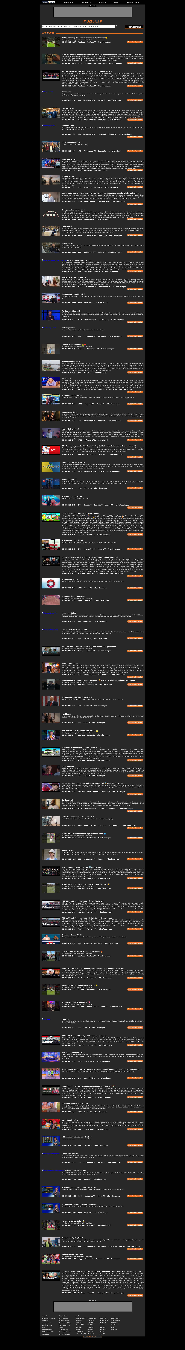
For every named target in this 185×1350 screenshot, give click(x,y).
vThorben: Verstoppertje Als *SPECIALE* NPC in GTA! (81, 748)
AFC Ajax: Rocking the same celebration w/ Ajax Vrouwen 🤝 (84, 38)
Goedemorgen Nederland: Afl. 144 (75, 1103)
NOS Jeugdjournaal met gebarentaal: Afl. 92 (79, 1187)
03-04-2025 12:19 (68, 990)
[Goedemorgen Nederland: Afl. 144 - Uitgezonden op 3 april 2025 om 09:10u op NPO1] (51, 1112)
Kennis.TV (87, 187)
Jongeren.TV (89, 404)
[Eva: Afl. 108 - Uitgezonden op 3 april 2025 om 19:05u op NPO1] (51, 387)
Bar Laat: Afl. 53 (68, 109)
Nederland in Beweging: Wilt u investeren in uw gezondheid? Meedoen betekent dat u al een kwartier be (102, 1069)
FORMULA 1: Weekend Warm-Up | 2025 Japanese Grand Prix (84, 1036)
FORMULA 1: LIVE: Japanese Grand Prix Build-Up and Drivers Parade (87, 918)
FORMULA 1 (45, 1321)
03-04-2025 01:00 (68, 1246)
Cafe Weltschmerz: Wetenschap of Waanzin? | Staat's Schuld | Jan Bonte (90, 557)
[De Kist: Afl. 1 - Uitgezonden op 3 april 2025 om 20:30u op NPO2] (51, 235)
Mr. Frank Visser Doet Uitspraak (79, 260)
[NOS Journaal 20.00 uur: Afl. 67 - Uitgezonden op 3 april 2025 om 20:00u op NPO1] (51, 303)
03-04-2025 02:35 (69, 1213)
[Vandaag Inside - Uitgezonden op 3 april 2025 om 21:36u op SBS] (48, 126)
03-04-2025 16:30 (68, 760)
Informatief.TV (90, 63)
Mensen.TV (102, 134)
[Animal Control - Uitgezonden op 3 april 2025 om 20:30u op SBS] (51, 252)
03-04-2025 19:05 (68, 389)
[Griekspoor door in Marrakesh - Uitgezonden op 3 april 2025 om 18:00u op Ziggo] (51, 605)
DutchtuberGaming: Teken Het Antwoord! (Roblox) (81, 513)
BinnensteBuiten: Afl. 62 (71, 361)
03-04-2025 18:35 (68, 471)
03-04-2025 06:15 (68, 1162)
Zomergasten (63, 1330)
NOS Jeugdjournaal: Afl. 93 (72, 395)
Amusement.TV (89, 100)
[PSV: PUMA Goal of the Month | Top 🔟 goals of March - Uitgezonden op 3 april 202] (51, 876)
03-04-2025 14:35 (69, 859)
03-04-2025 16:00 (68, 792)
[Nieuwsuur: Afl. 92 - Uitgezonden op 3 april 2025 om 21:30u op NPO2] (51, 168)
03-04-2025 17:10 (68, 674)
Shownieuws (66, 92)
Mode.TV (104, 1006)
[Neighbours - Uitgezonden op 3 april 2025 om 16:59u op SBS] (51, 723)
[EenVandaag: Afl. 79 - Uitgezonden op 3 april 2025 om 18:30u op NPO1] (51, 488)
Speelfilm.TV (89, 219)
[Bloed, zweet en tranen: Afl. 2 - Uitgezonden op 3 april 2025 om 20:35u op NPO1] (51, 218)
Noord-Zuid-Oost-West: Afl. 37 (73, 463)
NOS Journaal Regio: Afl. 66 (72, 540)
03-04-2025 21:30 (68, 170)
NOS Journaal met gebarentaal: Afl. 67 (76, 1137)
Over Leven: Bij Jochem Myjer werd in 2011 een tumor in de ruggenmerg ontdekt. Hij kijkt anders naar (100, 193)
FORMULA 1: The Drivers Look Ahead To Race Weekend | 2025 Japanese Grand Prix (93, 969)
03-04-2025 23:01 (68, 100)
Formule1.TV (91, 454)
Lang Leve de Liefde (69, 412)
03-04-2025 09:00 (69, 1129)
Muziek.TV (91, 1334)
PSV (43, 1327)
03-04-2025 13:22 (68, 929)
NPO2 (80, 63)
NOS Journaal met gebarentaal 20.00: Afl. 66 (79, 1204)
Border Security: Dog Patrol (72, 1238)
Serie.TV (87, 723)
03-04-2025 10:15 (68, 1078)
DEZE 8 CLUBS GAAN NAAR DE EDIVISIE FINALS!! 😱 (80, 731)
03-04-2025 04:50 (69, 1196)
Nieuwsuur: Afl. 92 (69, 159)
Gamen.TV (91, 534)
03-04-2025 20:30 (69, 235)
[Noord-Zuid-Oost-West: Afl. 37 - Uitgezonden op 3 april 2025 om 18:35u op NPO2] (51, 471)
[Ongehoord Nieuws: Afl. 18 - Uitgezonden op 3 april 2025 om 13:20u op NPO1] (51, 943)
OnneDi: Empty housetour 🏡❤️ (74, 345)
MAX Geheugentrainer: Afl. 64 (73, 1053)
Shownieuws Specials (70, 1154)
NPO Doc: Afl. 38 (68, 176)
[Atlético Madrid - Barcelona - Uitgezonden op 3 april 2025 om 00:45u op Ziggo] (51, 1263)
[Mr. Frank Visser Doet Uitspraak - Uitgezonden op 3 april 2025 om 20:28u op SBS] (54, 260)
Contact (116, 3)
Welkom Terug (46, 1323)
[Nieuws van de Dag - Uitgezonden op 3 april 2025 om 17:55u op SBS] (49, 613)
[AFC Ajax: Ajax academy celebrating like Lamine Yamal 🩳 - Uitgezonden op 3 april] (51, 842)
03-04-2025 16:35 (68, 735)
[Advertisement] (93, 12)
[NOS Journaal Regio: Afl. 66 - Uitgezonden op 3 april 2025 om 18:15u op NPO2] (51, 549)
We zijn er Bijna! (47, 1325)
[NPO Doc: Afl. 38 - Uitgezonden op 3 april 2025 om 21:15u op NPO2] (51, 185)
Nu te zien (45, 1334)
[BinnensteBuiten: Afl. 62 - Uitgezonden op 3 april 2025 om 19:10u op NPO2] (51, 370)
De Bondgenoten (68, 328)
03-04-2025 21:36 (68, 134)
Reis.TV (101, 471)
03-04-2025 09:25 (69, 1097)
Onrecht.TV (102, 63)
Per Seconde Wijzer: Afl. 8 (71, 311)
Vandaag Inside (68, 126)
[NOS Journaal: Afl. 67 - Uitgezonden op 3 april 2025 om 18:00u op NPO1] (51, 588)
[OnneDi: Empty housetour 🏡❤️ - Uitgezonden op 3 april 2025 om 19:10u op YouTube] (51, 353)
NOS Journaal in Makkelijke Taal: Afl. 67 (77, 697)
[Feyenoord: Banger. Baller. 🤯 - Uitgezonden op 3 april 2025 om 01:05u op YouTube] (51, 1230)
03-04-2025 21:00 (68, 202)
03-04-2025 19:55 (68, 320)
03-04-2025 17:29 (68, 651)
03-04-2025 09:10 (68, 1112)
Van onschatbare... (65, 1332)
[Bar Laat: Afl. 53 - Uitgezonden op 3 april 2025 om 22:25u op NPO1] (51, 117)
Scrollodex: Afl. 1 (68, 800)
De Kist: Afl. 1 (67, 227)
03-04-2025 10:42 (68, 1028)
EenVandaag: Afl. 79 (69, 480)
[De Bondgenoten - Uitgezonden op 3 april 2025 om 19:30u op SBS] (49, 328)
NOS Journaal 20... (48, 1332)
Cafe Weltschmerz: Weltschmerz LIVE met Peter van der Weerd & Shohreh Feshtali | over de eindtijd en (101, 1271)
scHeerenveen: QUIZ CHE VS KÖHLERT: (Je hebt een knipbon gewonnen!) (89, 647)
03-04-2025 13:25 (68, 888)
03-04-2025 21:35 (68, 151)
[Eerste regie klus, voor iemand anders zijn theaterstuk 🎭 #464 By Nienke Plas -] (51, 792)
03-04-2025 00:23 (69, 1293)
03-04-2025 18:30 (68, 488)
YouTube (81, 42)
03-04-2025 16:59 (68, 723)
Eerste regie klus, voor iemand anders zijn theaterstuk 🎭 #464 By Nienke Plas (92, 783)
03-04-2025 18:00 (68, 573)
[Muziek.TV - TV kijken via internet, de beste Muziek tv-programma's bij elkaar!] (56, 3)
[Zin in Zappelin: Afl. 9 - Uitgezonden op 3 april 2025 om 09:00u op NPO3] (51, 1129)
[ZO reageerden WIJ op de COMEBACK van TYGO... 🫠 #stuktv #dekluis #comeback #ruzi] (51, 689)
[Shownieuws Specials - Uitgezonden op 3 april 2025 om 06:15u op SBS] (51, 1154)
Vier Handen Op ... (64, 1325)
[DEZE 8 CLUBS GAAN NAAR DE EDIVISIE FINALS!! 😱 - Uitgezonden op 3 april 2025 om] (51, 739)
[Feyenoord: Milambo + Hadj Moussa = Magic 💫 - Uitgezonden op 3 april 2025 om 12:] (51, 994)
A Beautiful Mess (47, 1330)
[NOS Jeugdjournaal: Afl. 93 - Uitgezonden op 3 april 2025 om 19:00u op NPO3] (51, 404)
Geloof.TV (79, 1329)
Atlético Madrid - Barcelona (72, 1255)
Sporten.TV (103, 454)
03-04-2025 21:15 (68, 187)
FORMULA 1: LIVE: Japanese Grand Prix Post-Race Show (82, 901)
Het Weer (65, 1019)
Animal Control (67, 244)
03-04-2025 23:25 (69, 63)
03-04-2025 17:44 (69, 638)
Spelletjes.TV (104, 320)
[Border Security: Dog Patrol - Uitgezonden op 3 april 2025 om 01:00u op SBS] (51, 1246)
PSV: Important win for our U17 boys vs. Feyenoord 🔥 (82, 952)
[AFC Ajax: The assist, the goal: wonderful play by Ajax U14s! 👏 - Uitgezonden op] (51, 893)
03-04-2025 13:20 (68, 943)
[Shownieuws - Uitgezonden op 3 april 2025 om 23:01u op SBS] (47, 92)
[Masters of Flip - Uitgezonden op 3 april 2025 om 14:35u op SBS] (51, 859)
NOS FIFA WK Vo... (64, 1334)
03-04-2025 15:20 (68, 825)
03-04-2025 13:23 (68, 912)
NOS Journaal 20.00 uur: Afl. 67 (73, 294)
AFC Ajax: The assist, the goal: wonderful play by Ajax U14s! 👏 (86, 884)
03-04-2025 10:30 (68, 1061)
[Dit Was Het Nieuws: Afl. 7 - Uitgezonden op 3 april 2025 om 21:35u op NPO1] (51, 151)
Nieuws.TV (101, 100)
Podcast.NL (102, 3)
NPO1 (80, 120)
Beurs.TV (90, 573)
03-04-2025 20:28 (69, 271)
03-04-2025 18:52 (68, 421)
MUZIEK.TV (92, 21)
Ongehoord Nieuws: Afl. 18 (72, 935)
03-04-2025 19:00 (68, 404)
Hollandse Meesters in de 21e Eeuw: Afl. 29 (78, 817)
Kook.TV (90, 1325)
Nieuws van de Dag (69, 613)
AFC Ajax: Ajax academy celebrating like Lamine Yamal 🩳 (84, 834)
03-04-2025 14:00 (69, 878)
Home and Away (68, 766)
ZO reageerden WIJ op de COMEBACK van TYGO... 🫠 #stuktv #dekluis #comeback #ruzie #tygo (98, 680)
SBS (79, 100)
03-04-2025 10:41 (68, 1045)
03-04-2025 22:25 (68, 120)
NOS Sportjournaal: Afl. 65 (72, 496)
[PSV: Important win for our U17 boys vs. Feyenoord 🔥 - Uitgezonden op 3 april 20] (51, 960)
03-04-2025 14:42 (69, 838)
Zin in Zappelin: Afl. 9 (70, 1120)
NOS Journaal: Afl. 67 (70, 579)
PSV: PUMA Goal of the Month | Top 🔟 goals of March (82, 867)
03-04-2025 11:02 (68, 1006)
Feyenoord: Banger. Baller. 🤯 (73, 1221)
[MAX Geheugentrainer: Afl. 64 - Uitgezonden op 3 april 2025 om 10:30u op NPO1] (51, 1061)
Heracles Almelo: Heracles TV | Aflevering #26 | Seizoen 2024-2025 (87, 71)
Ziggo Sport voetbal (49, 1318)
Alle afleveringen (104, 42)
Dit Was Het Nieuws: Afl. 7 (71, 142)
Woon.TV (101, 859)
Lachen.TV (102, 151)
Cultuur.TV (103, 809)
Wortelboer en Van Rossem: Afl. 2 (74, 277)
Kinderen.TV (89, 1129)
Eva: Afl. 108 (66, 378)
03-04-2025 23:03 (69, 86)
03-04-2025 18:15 (68, 505)
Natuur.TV (101, 252)
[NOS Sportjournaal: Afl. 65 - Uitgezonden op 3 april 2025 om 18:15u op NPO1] (51, 505)
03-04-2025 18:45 (69, 440)
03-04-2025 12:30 (68, 978)
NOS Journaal (63, 1318)
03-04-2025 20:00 (69, 303)
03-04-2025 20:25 (69, 287)
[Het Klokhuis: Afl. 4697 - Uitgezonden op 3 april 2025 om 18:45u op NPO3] (51, 437)
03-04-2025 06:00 (69, 1179)
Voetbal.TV (91, 42)
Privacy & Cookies (133, 3)
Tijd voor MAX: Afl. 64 (70, 663)
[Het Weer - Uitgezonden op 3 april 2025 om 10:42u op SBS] (46, 1019)
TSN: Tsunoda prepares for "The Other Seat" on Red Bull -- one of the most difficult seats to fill (99, 446)
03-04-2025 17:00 (68, 685)
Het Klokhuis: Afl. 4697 (70, 429)
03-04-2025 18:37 (68, 454)
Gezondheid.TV (89, 1078)
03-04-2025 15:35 (68, 809)
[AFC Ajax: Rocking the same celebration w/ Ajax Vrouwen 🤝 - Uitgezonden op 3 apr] (51, 46)
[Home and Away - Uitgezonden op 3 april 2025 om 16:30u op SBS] (51, 775)
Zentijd (61, 1327)
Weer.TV (87, 1028)
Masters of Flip (68, 850)
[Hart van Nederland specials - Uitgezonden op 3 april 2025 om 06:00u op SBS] (53, 1171)
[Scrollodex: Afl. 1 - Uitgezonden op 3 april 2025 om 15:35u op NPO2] (51, 809)
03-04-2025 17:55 (68, 622)
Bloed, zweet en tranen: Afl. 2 (73, 210)
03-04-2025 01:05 (68, 1225)
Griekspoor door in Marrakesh (73, 596)
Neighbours (66, 714)
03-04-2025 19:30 (68, 336)
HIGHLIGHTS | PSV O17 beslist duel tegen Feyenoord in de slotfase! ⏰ (88, 1086)
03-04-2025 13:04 (69, 956)
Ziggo (80, 600)
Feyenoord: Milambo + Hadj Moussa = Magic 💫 (80, 985)
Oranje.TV (102, 1327)
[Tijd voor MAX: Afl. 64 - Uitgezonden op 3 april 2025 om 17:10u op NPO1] (51, 672)
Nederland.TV (86, 3)
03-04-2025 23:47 (69, 42)
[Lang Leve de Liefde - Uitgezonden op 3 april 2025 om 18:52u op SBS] (51, 421)
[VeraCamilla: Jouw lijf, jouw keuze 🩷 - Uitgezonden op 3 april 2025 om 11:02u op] (51, 1011)
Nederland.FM (68, 3)
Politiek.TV (98, 943)
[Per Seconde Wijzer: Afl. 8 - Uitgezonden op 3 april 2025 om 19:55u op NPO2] (51, 320)
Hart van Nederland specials (75, 1171)
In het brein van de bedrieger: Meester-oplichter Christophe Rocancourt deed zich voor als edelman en (101, 55)
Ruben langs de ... (64, 1321)
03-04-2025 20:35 (69, 219)
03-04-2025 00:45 (69, 1259)
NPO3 (80, 287)
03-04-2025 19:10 (68, 349)
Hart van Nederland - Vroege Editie (75, 630)
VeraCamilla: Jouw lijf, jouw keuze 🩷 (76, 1002)
